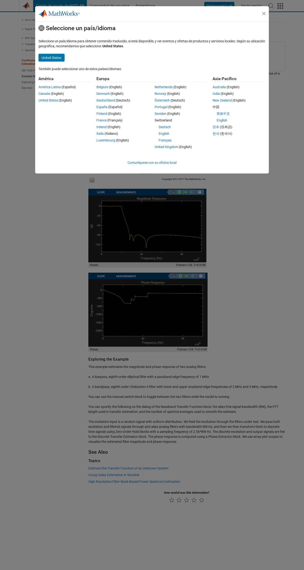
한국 (216, 133)
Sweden (160, 114)
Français (165, 140)
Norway (160, 94)
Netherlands (164, 87)
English (164, 133)
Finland (101, 114)
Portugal (161, 107)
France (101, 120)
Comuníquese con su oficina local (152, 162)
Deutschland (105, 100)
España (102, 107)
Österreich (162, 100)
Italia (100, 133)
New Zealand (222, 100)
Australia (219, 87)
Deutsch (165, 127)
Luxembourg (105, 140)
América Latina (49, 87)
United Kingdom (166, 147)
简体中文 (223, 114)
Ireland (101, 127)
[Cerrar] (264, 13)
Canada (44, 94)
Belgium (102, 87)
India (216, 94)
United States (48, 100)
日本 (216, 127)
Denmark (103, 94)
